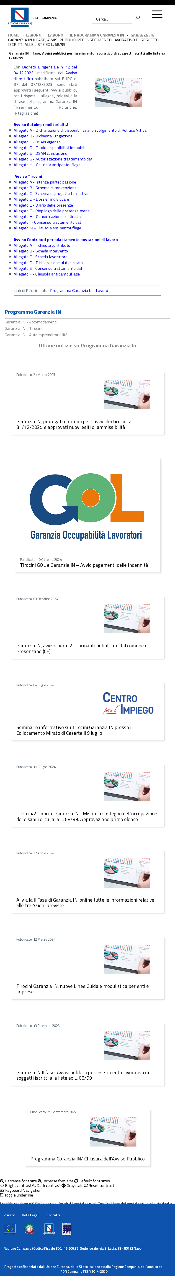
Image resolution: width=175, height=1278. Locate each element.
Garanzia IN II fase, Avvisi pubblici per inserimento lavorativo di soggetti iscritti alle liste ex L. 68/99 (82, 1075)
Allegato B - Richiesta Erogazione (43, 136)
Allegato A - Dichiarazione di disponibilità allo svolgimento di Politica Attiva (80, 130)
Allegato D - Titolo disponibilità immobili (49, 147)
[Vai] (137, 18)
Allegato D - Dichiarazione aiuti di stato (48, 263)
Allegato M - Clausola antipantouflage (47, 228)
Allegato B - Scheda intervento (41, 251)
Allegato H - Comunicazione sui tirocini (48, 216)
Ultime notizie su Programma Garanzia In (87, 345)
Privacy (9, 1215)
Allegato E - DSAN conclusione (40, 153)
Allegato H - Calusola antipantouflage (47, 165)
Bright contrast (17, 1185)
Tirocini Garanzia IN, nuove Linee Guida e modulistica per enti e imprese (82, 989)
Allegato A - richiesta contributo (42, 245)
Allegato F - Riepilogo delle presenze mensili (53, 211)
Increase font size (57, 1181)
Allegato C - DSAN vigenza (37, 142)
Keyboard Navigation (22, 1190)
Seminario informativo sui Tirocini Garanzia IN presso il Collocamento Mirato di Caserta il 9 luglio (74, 730)
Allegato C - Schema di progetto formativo (51, 193)
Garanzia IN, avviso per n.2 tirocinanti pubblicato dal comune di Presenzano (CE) (82, 648)
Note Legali (30, 1215)
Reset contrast (101, 1185)
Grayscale (74, 1185)
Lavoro (102, 290)
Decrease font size (20, 1181)
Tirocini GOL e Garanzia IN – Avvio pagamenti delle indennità (84, 565)
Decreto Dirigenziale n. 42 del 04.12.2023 (45, 70)
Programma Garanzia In (71, 290)
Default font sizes (94, 1181)
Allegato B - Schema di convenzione (45, 188)
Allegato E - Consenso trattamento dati (48, 268)
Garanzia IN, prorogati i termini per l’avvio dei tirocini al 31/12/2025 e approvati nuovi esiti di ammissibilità (74, 424)
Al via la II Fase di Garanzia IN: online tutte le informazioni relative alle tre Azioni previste (85, 902)
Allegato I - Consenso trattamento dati (48, 222)
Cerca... (102, 19)
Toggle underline (18, 1195)
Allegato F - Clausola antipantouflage (47, 274)
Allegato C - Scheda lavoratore (40, 257)
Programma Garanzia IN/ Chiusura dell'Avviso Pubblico (87, 1158)
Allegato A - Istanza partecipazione (45, 182)
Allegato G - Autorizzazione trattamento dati (53, 159)
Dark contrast (48, 1185)
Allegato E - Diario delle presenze (43, 205)
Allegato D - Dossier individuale (41, 199)
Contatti (53, 1215)
